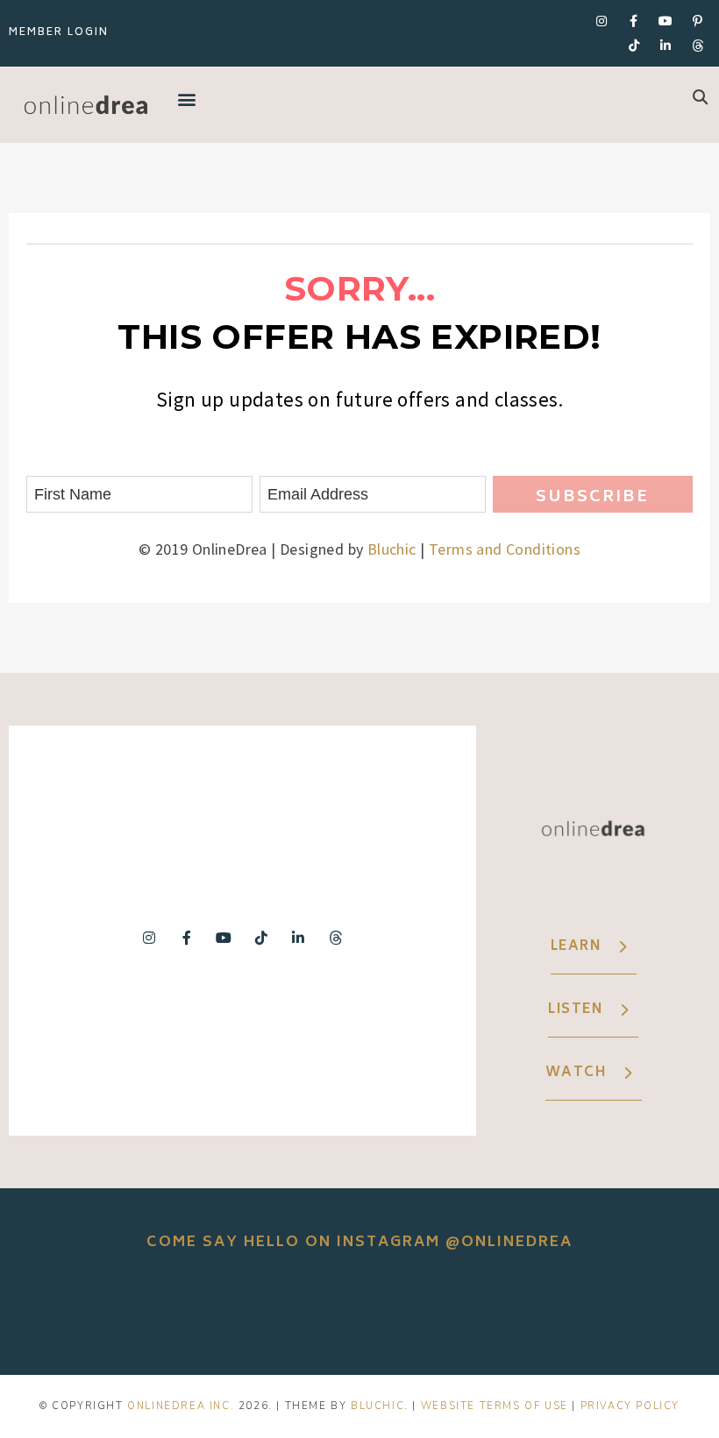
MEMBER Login (59, 33)
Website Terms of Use (494, 1406)
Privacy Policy (630, 1406)
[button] (186, 98)
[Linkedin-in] (665, 45)
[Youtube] (665, 21)
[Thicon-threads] (698, 45)
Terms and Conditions (504, 549)
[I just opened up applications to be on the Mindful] (79, 1312)
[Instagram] (601, 21)
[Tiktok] (634, 45)
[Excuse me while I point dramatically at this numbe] (499, 1312)
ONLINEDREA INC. (180, 1406)
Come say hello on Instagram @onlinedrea (359, 1242)
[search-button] (700, 96)
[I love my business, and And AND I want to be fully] (640, 1312)
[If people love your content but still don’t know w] (359, 1312)
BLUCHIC (377, 1406)
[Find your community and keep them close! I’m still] (219, 1312)
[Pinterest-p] (698, 21)
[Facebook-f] (634, 21)
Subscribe (592, 498)
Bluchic (391, 549)
